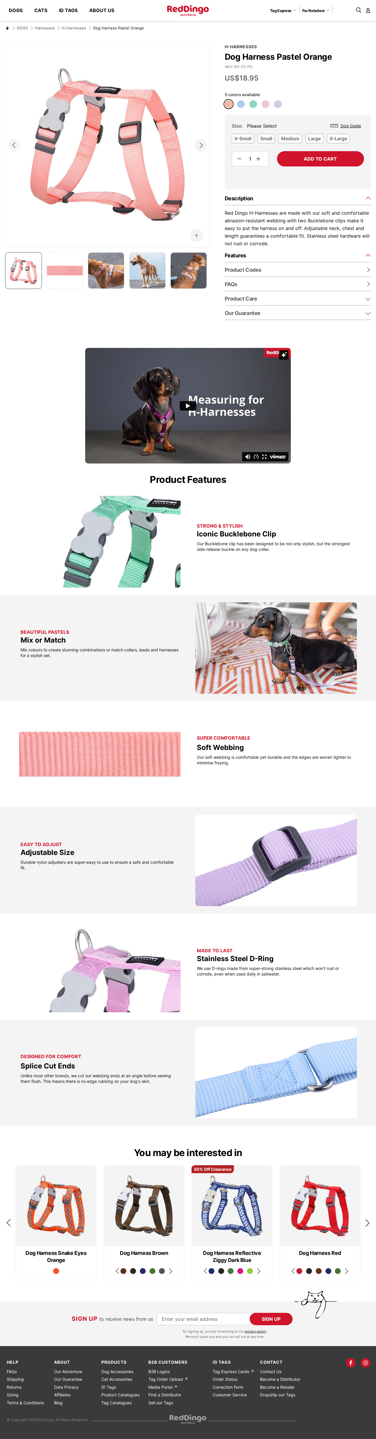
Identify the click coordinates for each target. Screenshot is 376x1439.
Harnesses (45, 28)
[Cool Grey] (162, 1271)
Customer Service (230, 1394)
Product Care (241, 299)
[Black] (133, 1271)
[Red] (299, 1271)
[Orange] (56, 1271)
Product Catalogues (120, 1394)
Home (7, 28)
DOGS (22, 28)
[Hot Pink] (240, 1271)
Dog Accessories (117, 1371)
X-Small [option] (242, 138)
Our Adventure (68, 1371)
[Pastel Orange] (229, 104)
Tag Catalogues (116, 1402)
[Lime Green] (250, 1271)
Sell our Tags (160, 1402)
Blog (58, 1402)
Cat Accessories (116, 1379)
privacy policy (255, 1331)
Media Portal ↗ (162, 1387)
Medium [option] (290, 138)
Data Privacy (66, 1387)
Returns (14, 1387)
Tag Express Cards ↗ (233, 1371)
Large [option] (314, 138)
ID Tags (108, 1387)
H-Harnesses (74, 28)
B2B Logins (159, 1371)
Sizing (13, 1394)
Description (239, 198)
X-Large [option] (338, 138)
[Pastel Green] (253, 104)
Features (235, 255)
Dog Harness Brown (144, 1253)
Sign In (368, 10)
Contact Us (270, 1371)
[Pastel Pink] (265, 104)
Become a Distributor (280, 1379)
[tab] (298, 198)
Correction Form (228, 1387)
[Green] (152, 1271)
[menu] (64, 10)
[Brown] (123, 1271)
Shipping (15, 1379)
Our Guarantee (243, 313)
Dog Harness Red (320, 1253)
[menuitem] (18, 10)
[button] (285, 10)
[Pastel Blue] (241, 104)
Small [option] (266, 138)
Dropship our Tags (277, 1394)
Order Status (225, 1379)
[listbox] (298, 140)
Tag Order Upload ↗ (168, 1379)
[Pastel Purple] (278, 104)
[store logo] (188, 10)
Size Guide (350, 125)
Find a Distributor (164, 1394)
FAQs (12, 1371)
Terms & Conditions (25, 1402)
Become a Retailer (277, 1387)
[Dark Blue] (143, 1271)
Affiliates (62, 1394)
